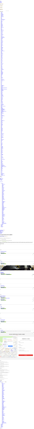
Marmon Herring (2, 109)
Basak (1, 22)
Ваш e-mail (19, 344)
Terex (1, 150)
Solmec (1, 143)
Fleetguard (2, 60)
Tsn (1, 155)
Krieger (1, 93)
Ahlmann (2, 13)
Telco (1, 149)
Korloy (1, 91)
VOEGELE (2, 163)
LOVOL (2, 102)
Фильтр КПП (2, 272)
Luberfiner (2, 103)
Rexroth (1, 130)
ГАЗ (1, 172)
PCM (1, 123)
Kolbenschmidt (2, 90)
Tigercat (1, 151)
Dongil (1, 48)
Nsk (1, 118)
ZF (1, 171)
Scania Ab (2, 136)
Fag (1, 54)
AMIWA (2, 15)
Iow (1, 80)
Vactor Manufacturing (3, 159)
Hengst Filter (2, 72)
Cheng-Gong (2, 34)
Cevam (1, 33)
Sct (1, 138)
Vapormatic (2, 161)
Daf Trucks (2, 42)
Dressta (1, 49)
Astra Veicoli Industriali (3, 19)
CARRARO (2, 31)
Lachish (1, 94)
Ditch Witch (2, 47)
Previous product (1, 230)
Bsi (1, 28)
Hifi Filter (2, 73)
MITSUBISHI (2, 113)
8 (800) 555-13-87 (3, 369)
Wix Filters (2, 168)
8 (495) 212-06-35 (1, 377)
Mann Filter (2, 108)
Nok (1, 117)
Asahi (1, 18)
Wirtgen (1, 167)
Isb (1, 81)
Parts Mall (2, 122)
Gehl (1, 65)
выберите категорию (1, 11)
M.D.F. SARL (2, 104)
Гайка (1, 306)
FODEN (2, 61)
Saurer (1, 135)
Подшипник (2, 173)
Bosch (1, 26)
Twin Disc (2, 157)
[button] (3, 253)
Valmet (1, 160)
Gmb (1, 67)
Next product (1, 232)
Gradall (1, 68)
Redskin (1, 129)
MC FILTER (2, 110)
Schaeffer (2, 137)
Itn (1, 83)
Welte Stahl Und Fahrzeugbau (3, 166)
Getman (1, 66)
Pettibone (2, 124)
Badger (1, 21)
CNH (1, 36)
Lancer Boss (2, 95)
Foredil (1, 62)
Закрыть (0, 381)
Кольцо (0, 231)
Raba (1, 127)
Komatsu (7, 236)
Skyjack (1, 142)
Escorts (1, 53)
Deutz (1, 45)
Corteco (1, 39)
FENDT (1, 56)
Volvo (1, 164)
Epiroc (1, 52)
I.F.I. (1, 78)
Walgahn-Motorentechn (3, 165)
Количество (33, 274)
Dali (1, 43)
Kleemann (2, 89)
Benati (1, 23)
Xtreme (1, 169)
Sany (1, 134)
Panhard (1, 121)
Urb (1, 158)
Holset (1, 74)
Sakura (1, 132)
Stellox (1, 144)
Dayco (1, 44)
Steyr (1, 145)
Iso (1, 82)
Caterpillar (2, 32)
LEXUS (1, 98)
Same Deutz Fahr (2, 133)
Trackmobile (2, 154)
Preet (1, 126)
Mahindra (2, 105)
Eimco (1, 51)
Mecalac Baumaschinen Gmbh (3, 111)
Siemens (1, 140)
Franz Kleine (2, 63)
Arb (1, 17)
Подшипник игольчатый (3, 251)
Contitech (2, 38)
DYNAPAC (2, 50)
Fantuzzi (1, 55)
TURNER (2, 156)
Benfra (1, 24)
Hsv (1, 75)
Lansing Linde (2, 96)
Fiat (1, 58)
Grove (1, 70)
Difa (1, 46)
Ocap (1, 119)
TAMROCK (2, 147)
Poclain (1, 125)
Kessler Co (2, 88)
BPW (1, 27)
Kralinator (2, 92)
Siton (1, 141)
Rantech (1, 128)
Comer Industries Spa (3, 37)
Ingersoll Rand (2, 79)
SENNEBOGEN (2, 139)
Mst (1, 114)
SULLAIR (2, 146)
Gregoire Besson (2, 69)
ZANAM (2, 170)
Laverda (1, 97)
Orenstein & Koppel (2, 120)
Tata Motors (2, 148)
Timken (1, 152)
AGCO (1, 12)
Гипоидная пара (2, 285)
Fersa (1, 57)
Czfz (1, 41)
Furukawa (2, 64)
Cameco (1, 30)
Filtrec (1, 59)
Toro (1, 153)
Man (1, 106)
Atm (1, 20)
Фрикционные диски (3, 175)
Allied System (2, 14)
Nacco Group (2, 115)
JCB (1, 84)
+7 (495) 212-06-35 (2, 363)
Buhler (1, 29)
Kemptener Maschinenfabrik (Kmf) (4, 87)
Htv (1, 76)
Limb (1, 100)
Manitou (1, 107)
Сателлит (1, 233)
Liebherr (1, 99)
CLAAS (1, 35)
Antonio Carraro (2, 16)
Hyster (1, 77)
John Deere (2, 85)
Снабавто (2, 174)
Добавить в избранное (3, 263)
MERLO (2, 112)
